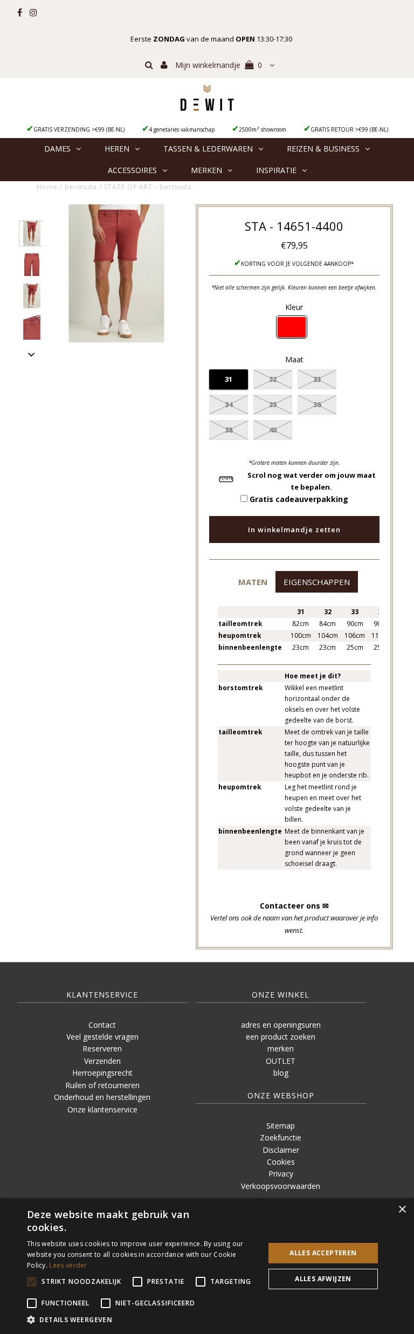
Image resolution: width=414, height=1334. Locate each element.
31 (228, 379)
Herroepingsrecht (102, 1073)
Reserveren (102, 1048)
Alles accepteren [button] (322, 1252)
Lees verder (68, 1265)
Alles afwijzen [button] (323, 1278)
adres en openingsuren (281, 1025)
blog (280, 1073)
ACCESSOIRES (132, 170)
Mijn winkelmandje (218, 65)
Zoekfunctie (280, 1137)
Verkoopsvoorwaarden (280, 1186)
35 (273, 404)
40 (273, 430)
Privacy (280, 1173)
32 (273, 379)
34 (228, 404)
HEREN (117, 148)
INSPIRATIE (276, 170)
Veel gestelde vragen (102, 1037)
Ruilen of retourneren (102, 1085)
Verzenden (102, 1061)
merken (280, 1048)
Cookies (281, 1162)
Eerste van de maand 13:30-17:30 (211, 39)
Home (47, 186)
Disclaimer (281, 1150)
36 (317, 404)
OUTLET (280, 1061)
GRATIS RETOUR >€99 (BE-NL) (349, 129)
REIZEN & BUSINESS (323, 148)
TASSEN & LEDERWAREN (208, 148)
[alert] (207, 1266)
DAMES (57, 148)
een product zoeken (280, 1037)
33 (317, 379)
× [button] (402, 1210)
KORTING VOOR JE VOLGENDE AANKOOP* (297, 263)
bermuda (81, 186)
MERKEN (206, 170)
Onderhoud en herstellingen (102, 1097)
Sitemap (280, 1125)
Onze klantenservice (102, 1109)
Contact (102, 1025)
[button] (252, 581)
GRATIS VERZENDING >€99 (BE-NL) (79, 129)
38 (228, 430)
